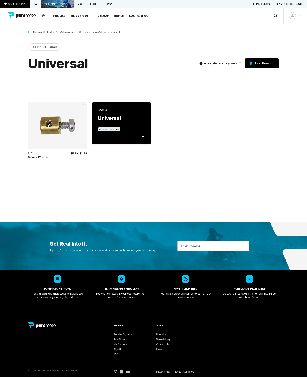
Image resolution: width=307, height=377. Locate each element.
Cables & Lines (99, 32)
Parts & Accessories (65, 32)
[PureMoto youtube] (129, 372)
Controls (83, 32)
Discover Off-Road (42, 32)
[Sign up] (244, 246)
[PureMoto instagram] (117, 372)
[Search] (276, 16)
